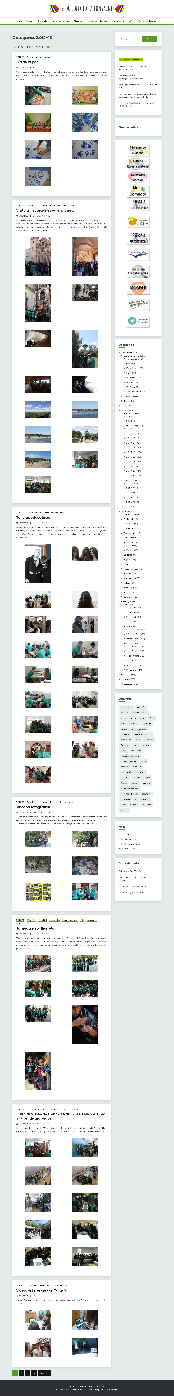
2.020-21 (130, 475)
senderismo (125, 799)
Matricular (140, 772)
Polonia (124, 783)
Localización (118, 21)
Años (123, 410)
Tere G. (34, 1296)
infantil (123, 750)
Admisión (141, 707)
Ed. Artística (129, 542)
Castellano (128, 528)
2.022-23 (130, 488)
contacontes (126, 740)
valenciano (146, 805)
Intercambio (136, 750)
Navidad (130, 382)
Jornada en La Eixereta (35, 928)
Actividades (32, 205)
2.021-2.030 (130, 480)
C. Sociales (129, 523)
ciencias (124, 729)
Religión (127, 583)
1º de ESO (20, 1109)
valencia (133, 805)
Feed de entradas (129, 839)
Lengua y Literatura (129, 761)
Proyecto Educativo (147, 21)
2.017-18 (130, 461)
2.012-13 (20, 57)
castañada (133, 723)
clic (133, 729)
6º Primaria (31, 1285)
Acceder (125, 834)
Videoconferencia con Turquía (42, 1290)
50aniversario (126, 707)
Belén (152, 718)
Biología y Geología (132, 514)
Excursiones (69, 205)
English (127, 559)
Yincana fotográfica (33, 807)
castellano (147, 723)
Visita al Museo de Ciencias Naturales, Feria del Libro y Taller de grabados (60, 1116)
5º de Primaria (132, 665)
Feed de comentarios (130, 844)
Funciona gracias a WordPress (70, 1389)
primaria (146, 783)
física (136, 745)
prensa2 (135, 783)
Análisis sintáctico (128, 718)
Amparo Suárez (140, 713)
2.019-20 (130, 470)
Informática (129, 573)
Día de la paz (27, 62)
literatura (124, 767)
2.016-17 (130, 457)
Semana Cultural (58, 512)
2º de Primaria (132, 651)
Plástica (130, 550)
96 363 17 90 (146, 84)
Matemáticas (130, 578)
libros (144, 761)
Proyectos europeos (61, 21)
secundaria (147, 794)
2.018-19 (130, 466)
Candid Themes (111, 1389)
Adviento (124, 713)
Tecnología (129, 587)
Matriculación (126, 772)
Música (129, 545)
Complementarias (34, 57)
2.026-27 (130, 506)
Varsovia (124, 810)
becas (142, 718)
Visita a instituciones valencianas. (45, 210)
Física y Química (131, 569)
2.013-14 (130, 443)
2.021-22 (130, 483)
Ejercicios (149, 740)
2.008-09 (130, 416)
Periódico (130, 387)
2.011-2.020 (130, 425)
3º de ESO (31, 920)
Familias (103, 21)
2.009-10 (130, 421)
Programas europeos (130, 788)
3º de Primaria (132, 655)
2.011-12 (130, 433)
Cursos (124, 601)
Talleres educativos (33, 517)
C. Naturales (129, 519)
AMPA (130, 21)
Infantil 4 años (132, 634)
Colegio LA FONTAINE (40, 216)
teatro (123, 805)
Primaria (28, 923)
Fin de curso (131, 377)
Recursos (128, 396)
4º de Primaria (132, 660)
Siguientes (44, 1373)
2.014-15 (130, 447)
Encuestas (125, 745)
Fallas (129, 373)
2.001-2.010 (130, 413)
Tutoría (127, 592)
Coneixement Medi (132, 537)
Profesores (92, 21)
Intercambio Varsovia (130, 756)
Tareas (127, 401)
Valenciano (129, 597)
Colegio (29, 21)
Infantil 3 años (132, 629)
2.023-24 (130, 492)
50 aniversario (132, 359)
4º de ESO (42, 920)
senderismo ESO (142, 799)
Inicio (20, 21)
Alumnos (78, 21)
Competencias (130, 533)
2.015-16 (130, 452)
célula (138, 740)
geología (146, 745)
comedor (143, 729)
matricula (137, 767)
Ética (126, 564)
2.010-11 (130, 428)
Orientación (126, 674)
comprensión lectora (142, 734)
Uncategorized (128, 684)
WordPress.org (128, 848)
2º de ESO (42, 1109)
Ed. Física (128, 554)
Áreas (124, 511)
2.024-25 (130, 497)
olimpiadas (137, 777)
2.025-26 (130, 502)
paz (148, 777)
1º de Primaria (132, 646)
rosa (33, 67)
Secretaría (42, 21)
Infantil (48, 57)
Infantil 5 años (132, 638)
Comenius (130, 363)
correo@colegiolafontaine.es (131, 78)
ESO (60, 205)
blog (122, 723)
